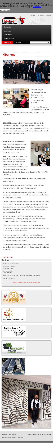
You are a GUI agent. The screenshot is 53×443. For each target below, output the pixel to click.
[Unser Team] (26, 83)
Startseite (7, 27)
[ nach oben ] (7, 257)
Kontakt (32, 15)
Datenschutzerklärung (9, 437)
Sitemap (48, 15)
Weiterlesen (37, 7)
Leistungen (8, 31)
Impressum (40, 15)
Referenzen (8, 35)
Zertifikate (5, 260)
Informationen (9, 39)
